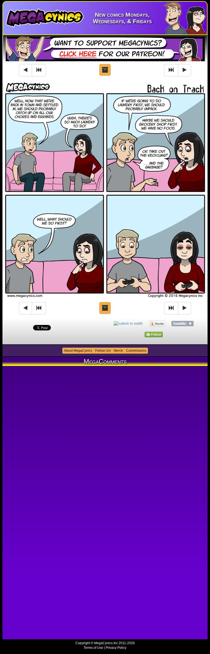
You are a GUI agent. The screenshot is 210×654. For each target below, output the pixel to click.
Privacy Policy (116, 648)
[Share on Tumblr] (182, 323)
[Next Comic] (184, 70)
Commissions (136, 351)
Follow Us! (103, 351)
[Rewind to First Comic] (39, 70)
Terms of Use (93, 648)
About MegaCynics (78, 351)
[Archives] (105, 70)
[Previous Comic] (25, 70)
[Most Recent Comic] (171, 70)
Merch (118, 351)
